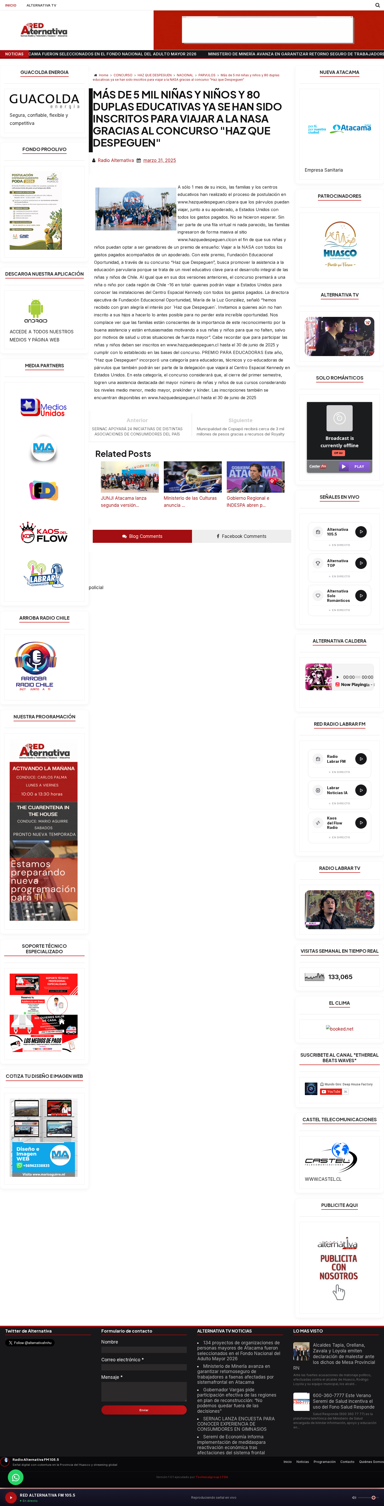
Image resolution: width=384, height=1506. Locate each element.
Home (103, 75)
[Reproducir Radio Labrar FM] (361, 759)
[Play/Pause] (11, 1497)
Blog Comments (145, 536)
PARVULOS (207, 75)
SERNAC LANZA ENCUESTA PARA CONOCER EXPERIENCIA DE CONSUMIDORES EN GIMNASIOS (236, 1424)
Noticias (302, 1462)
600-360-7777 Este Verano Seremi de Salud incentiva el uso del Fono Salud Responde (344, 1401)
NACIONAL (185, 75)
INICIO (10, 5)
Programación (325, 1462)
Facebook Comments (243, 536)
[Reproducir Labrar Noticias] (361, 790)
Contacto (347, 1462)
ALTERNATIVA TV (41, 5)
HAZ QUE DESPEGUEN (155, 75)
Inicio (288, 1462)
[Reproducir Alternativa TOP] (361, 563)
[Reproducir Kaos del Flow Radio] (361, 823)
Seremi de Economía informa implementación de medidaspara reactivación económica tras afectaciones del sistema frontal (231, 1444)
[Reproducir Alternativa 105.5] (361, 532)
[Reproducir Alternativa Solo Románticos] (361, 595)
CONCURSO (123, 75)
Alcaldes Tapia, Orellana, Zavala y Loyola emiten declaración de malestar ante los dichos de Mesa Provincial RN (334, 1356)
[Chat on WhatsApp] (16, 1477)
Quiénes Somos (371, 1462)
